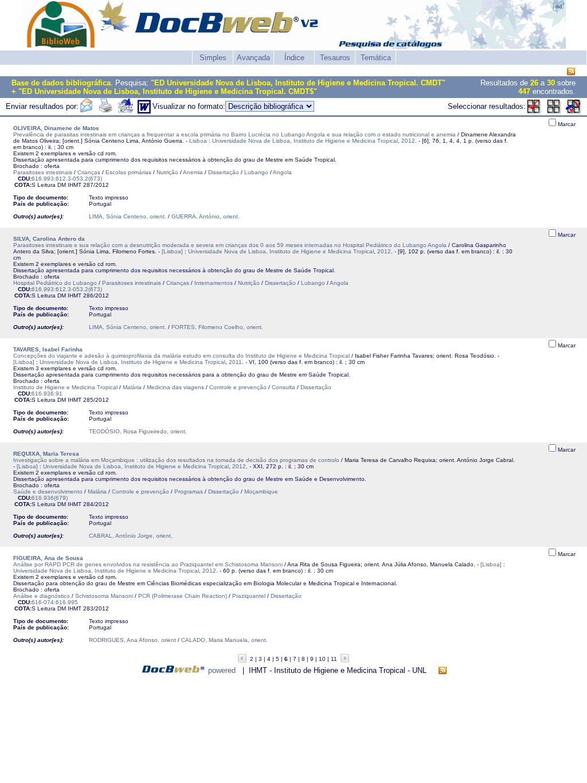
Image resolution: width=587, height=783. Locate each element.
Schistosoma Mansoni (104, 596)
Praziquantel (248, 596)
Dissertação (223, 172)
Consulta (283, 387)
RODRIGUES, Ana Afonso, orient (132, 640)
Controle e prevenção (238, 387)
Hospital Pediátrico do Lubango (55, 283)
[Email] (86, 111)
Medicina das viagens (175, 387)
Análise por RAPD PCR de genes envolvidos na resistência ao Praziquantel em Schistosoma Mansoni (148, 564)
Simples (212, 57)
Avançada (253, 57)
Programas (188, 491)
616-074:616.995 (55, 602)
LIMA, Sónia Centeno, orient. (127, 216)
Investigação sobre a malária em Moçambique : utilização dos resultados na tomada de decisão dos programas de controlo (176, 460)
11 (334, 659)
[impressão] (105, 111)
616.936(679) (50, 498)
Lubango (256, 172)
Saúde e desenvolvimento (48, 491)
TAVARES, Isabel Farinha (48, 349)
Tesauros (335, 57)
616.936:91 (47, 393)
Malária (132, 387)
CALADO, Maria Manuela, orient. (224, 640)
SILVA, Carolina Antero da (49, 239)
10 (322, 659)
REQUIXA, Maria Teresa (46, 454)
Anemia (193, 172)
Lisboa (198, 141)
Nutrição (167, 172)
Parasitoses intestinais (42, 172)
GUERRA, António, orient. (205, 216)
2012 (408, 141)
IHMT (74, 185)
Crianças (88, 172)
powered (222, 670)
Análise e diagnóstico (41, 596)
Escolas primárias (128, 172)
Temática (376, 57)
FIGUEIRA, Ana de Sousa (48, 558)
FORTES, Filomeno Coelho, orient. (217, 327)
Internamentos (213, 283)
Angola (282, 172)
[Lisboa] (172, 251)
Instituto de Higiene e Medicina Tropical (65, 387)
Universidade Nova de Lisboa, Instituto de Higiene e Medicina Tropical (305, 141)
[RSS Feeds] (571, 72)
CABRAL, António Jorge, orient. (131, 536)
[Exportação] (125, 111)
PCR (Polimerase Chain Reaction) (182, 596)
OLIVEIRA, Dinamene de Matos (56, 128)
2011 (235, 362)
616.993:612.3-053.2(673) (67, 178)
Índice (294, 57)
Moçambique (261, 491)
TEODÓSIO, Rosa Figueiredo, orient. (138, 431)
